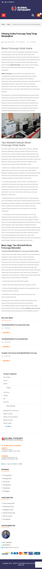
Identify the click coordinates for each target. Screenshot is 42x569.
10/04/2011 (22, 42)
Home (3, 24)
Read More (6, 332)
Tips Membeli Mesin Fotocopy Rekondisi (16, 246)
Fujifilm (6, 395)
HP (4, 398)
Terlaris (8, 387)
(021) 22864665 (7, 542)
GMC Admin (11, 42)
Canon (6, 380)
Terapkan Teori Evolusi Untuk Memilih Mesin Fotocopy (19, 353)
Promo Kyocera (10, 406)
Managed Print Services (11, 410)
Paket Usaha (8, 423)
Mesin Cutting (8, 414)
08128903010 (6, 545)
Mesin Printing (8, 420)
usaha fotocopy (15, 65)
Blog (8, 24)
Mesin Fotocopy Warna (11, 417)
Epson (5, 383)
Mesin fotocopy (6, 73)
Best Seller (7, 377)
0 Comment (32, 42)
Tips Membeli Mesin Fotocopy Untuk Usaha (15, 325)
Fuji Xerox (6, 392)
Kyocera (6, 402)
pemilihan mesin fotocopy (32, 308)
